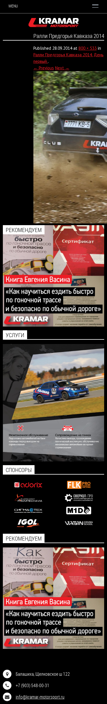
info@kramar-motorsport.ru (40, 697)
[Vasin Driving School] (78, 527)
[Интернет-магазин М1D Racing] (78, 514)
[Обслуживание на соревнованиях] (53, 459)
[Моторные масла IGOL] (28, 527)
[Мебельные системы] (78, 489)
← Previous (43, 68)
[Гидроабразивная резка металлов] (28, 514)
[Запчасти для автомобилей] (28, 489)
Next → (62, 68)
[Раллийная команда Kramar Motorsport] (53, 22)
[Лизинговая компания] (28, 502)
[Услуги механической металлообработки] (78, 502)
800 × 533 (87, 48)
